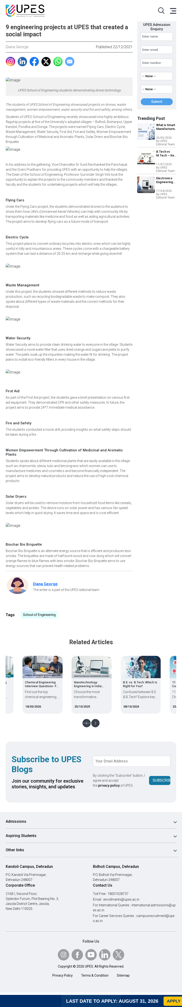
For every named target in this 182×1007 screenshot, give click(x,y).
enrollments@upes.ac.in (121, 899)
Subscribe (161, 780)
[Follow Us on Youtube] (91, 954)
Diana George (17, 47)
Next (95, 723)
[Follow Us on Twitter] (118, 954)
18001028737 (118, 894)
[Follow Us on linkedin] (104, 954)
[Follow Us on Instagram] (63, 954)
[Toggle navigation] (172, 10)
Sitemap (123, 975)
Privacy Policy (62, 975)
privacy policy (109, 785)
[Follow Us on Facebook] (77, 954)
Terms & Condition (95, 975)
